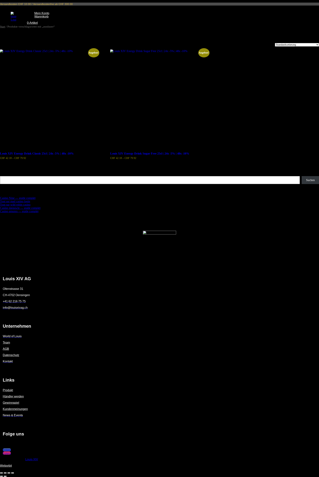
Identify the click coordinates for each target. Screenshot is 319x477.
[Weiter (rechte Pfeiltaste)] (5, 476)
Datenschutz (11, 355)
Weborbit (6, 465)
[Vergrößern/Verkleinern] (1, 472)
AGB (6, 348)
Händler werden (13, 396)
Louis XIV (31, 459)
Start (2, 26)
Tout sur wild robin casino (15, 204)
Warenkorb (41, 16)
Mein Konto (41, 13)
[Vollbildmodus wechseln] (5, 472)
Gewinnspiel (11, 402)
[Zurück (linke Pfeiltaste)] (1, 476)
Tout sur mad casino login (15, 201)
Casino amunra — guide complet (19, 211)
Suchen (4, 174)
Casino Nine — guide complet (17, 198)
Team (6, 342)
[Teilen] (8, 472)
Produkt (8, 390)
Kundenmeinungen (15, 409)
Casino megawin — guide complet (20, 208)
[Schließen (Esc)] (12, 472)
